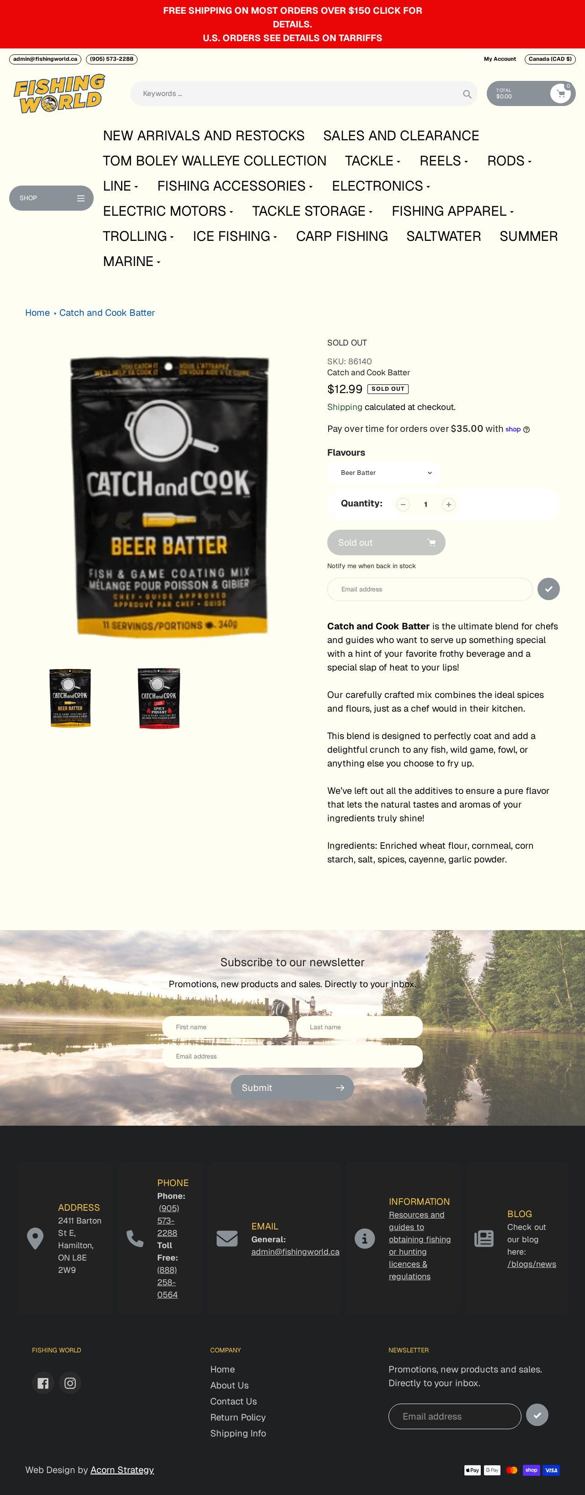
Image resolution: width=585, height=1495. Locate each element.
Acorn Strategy (122, 1470)
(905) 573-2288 (111, 59)
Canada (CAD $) (550, 59)
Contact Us (233, 1401)
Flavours (346, 452)
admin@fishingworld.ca (45, 59)
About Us (229, 1385)
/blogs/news (531, 1264)
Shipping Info (238, 1433)
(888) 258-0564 (167, 1282)
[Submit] (537, 1415)
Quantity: (362, 503)
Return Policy (238, 1417)
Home (37, 313)
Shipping (344, 407)
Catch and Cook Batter (107, 313)
